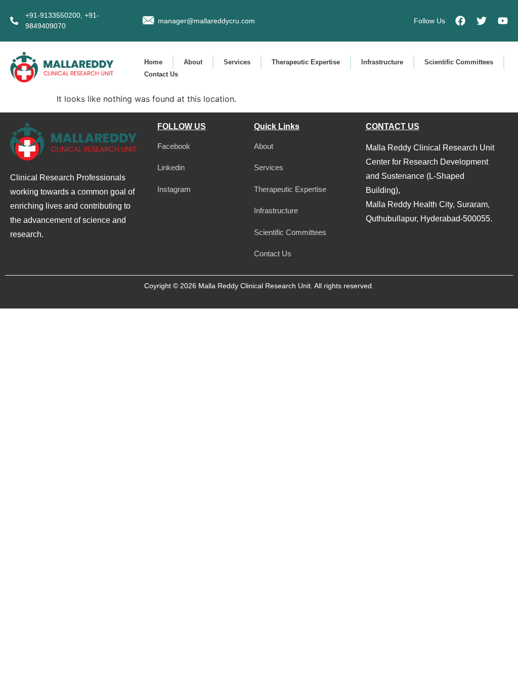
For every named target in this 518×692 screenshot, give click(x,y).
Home (153, 62)
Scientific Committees (458, 62)
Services (237, 62)
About (193, 62)
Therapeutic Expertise (306, 62)
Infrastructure (382, 62)
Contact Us (161, 74)
